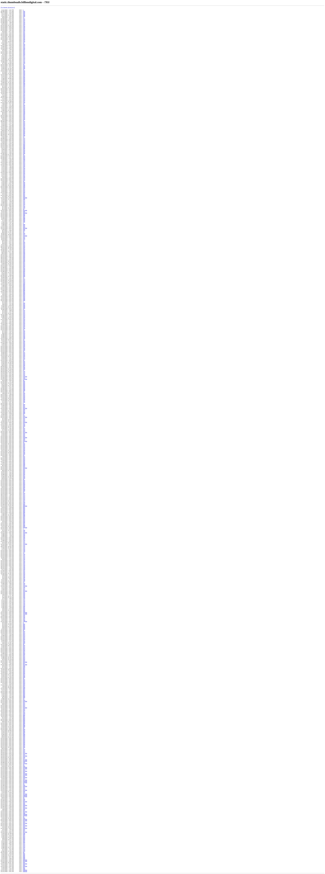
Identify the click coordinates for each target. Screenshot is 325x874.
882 (24, 718)
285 (24, 147)
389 (24, 219)
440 (24, 256)
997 (24, 867)
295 (24, 152)
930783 (25, 786)
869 (24, 697)
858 (24, 687)
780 (24, 606)
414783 (25, 235)
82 (23, 644)
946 (24, 809)
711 (24, 541)
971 (24, 843)
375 (24, 202)
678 (24, 502)
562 (24, 362)
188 (24, 68)
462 (24, 272)
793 (24, 615)
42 (23, 241)
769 (24, 597)
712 (24, 542)
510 (24, 310)
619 (24, 426)
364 (24, 196)
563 (24, 364)
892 (24, 730)
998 (24, 869)
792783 (25, 614)
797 (24, 619)
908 (24, 747)
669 (24, 490)
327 (24, 175)
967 (24, 841)
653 (24, 470)
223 (24, 97)
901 (24, 738)
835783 (25, 662)
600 (24, 404)
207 (24, 82)
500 (24, 303)
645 (24, 461)
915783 (25, 756)
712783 (25, 544)
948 (24, 813)
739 (24, 568)
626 (24, 436)
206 (24, 81)
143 (24, 35)
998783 (25, 870)
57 (23, 370)
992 (24, 862)
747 (24, 578)
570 (24, 371)
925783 (25, 775)
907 (24, 745)
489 (24, 293)
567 (24, 366)
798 (24, 620)
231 (24, 106)
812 (24, 634)
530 (24, 331)
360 (24, 192)
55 (23, 351)
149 (24, 41)
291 (24, 149)
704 (24, 535)
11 (23, 17)
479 (24, 282)
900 (24, 737)
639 (24, 454)
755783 (25, 586)
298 (24, 153)
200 (24, 77)
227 (24, 101)
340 (24, 182)
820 (24, 645)
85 (23, 678)
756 (24, 587)
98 (23, 852)
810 (24, 631)
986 (24, 857)
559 (24, 359)
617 (24, 423)
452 (24, 263)
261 (24, 130)
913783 (25, 753)
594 (24, 397)
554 (24, 355)
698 (24, 525)
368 (24, 199)
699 (24, 526)
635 (24, 449)
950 (24, 818)
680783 (25, 506)
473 (24, 281)
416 (24, 238)
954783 (25, 828)
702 (24, 531)
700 (24, 530)
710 (24, 540)
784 (24, 611)
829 (24, 653)
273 (24, 140)
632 (24, 446)
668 (24, 489)
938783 (25, 795)
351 (24, 189)
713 (24, 545)
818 (24, 641)
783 (24, 610)
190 (24, 71)
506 (24, 305)
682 (24, 507)
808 (24, 627)
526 (24, 326)
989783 (25, 860)
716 (24, 549)
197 (24, 76)
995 (24, 865)
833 (24, 658)
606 (24, 409)
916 (24, 757)
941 (24, 800)
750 (24, 583)
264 (24, 131)
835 (24, 660)
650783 (25, 468)
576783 (25, 376)
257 (24, 126)
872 (24, 704)
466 (24, 275)
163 (24, 53)
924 (24, 772)
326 (24, 173)
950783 (25, 819)
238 (24, 112)
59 (23, 392)
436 (24, 252)
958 (24, 833)
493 (24, 295)
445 (24, 258)
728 (24, 562)
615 (24, 421)
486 (24, 290)
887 (24, 724)
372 (24, 201)
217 (24, 93)
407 (24, 230)
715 (24, 548)
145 (24, 38)
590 (24, 393)
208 (24, 83)
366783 (25, 197)
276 (24, 142)
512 (24, 313)
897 (24, 733)
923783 (25, 771)
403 (24, 225)
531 (24, 332)
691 (24, 517)
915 (24, 754)
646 (24, 463)
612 (24, 418)
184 (24, 67)
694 (24, 521)
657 (24, 475)
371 (24, 200)
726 (24, 559)
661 (24, 482)
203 (24, 78)
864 (24, 693)
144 (24, 36)
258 (24, 128)
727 (24, 560)
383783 (25, 210)
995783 (25, 866)
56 (23, 360)
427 (24, 244)
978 (24, 849)
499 (24, 300)
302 (24, 157)
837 (24, 663)
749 (24, 581)
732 (24, 564)
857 (24, 686)
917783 (25, 759)
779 (24, 605)
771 (24, 600)
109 (24, 16)
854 (24, 683)
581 (24, 383)
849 (24, 677)
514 (24, 315)
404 (24, 227)
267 (24, 134)
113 (24, 20)
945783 (25, 808)
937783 (25, 794)
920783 (25, 767)
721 (24, 555)
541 (24, 342)
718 (24, 550)
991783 (25, 861)
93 (23, 784)
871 (24, 702)
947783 (25, 811)
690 (24, 516)
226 (24, 100)
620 (24, 428)
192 (24, 72)
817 (24, 640)
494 (24, 296)
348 (24, 185)
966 (24, 839)
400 (24, 224)
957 (24, 830)
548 (24, 348)
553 (24, 353)
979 (24, 851)
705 (24, 536)
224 (24, 98)
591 (24, 394)
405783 (25, 228)
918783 (25, 761)
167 (24, 55)
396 (24, 222)
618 (24, 424)
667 (24, 488)
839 (24, 667)
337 (24, 178)
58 (23, 380)
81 (23, 630)
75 (23, 582)
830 (24, 654)
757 (24, 588)
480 (24, 284)
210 (24, 86)
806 (24, 626)
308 (24, 159)
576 (24, 375)
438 (24, 253)
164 (24, 54)
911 (24, 751)
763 (24, 593)
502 (24, 304)
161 (24, 50)
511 (24, 312)
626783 (25, 437)
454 (24, 266)
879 (24, 714)
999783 (25, 871)
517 (24, 318)
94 (23, 797)
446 (24, 260)
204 (24, 79)
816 (24, 639)
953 (24, 824)
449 (24, 261)
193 (24, 73)
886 (24, 723)
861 (24, 690)
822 (24, 648)
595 (24, 398)
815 (24, 638)
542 (24, 343)
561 (24, 361)
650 (24, 466)
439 (24, 255)
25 (23, 120)
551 (24, 352)
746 (24, 577)
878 (24, 712)
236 (24, 111)
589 (24, 390)
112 (24, 19)
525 (24, 324)
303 (24, 158)
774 (24, 601)
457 (24, 267)
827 (24, 652)
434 (24, 249)
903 (24, 740)
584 (24, 386)
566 (24, 365)
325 (24, 172)
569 (24, 369)
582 (24, 384)
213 (24, 90)
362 (24, 195)
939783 (25, 796)
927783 (25, 780)
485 (24, 289)
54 (23, 339)
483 (24, 286)
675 (24, 498)
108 (24, 15)
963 (24, 837)
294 (24, 150)
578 (24, 378)
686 (24, 512)
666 (24, 487)
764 (24, 594)
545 (24, 346)
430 (24, 247)
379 (24, 208)
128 (24, 26)
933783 (25, 790)
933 (24, 789)
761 (24, 589)
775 (24, 602)
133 (24, 29)
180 (24, 65)
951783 (25, 820)
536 (24, 336)
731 (24, 563)
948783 (25, 814)
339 (24, 180)
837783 (25, 664)
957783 (25, 832)
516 (24, 317)
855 (24, 685)
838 (24, 666)
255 (24, 125)
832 (24, 657)
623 (24, 431)
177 (24, 60)
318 (24, 168)
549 (24, 350)
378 (24, 206)
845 (24, 672)
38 (23, 209)
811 (24, 633)
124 (24, 24)
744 (24, 574)
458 (24, 268)
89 (23, 728)
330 (24, 176)
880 (24, 715)
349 (24, 186)
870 (24, 700)
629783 (25, 441)
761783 (25, 591)
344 (24, 183)
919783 (25, 763)
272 (24, 139)
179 (24, 63)
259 (24, 129)
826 (24, 650)
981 (24, 853)
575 (24, 374)
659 (24, 478)
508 (24, 307)
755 (24, 584)
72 (23, 553)
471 (24, 279)
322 (24, 170)
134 (24, 30)
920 (24, 766)
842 (24, 669)
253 (24, 124)
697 (24, 523)
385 (24, 214)
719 (24, 551)
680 (24, 504)
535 (24, 334)
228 (24, 102)
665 (24, 485)
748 (24, 579)
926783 (25, 777)
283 (24, 144)
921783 (25, 768)
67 (23, 492)
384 (24, 211)
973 (24, 846)
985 (24, 856)
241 (24, 115)
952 (24, 822)
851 (24, 681)
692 (24, 518)
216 (24, 92)
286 (24, 148)
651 (24, 469)
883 (24, 719)
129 (24, 27)
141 (24, 32)
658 (24, 477)
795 (24, 616)
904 (24, 742)
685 (24, 511)
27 (23, 137)
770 (24, 598)
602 (24, 407)
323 (24, 171)
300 (24, 156)
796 (24, 617)
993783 (25, 863)
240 (24, 114)
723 (24, 558)
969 (24, 842)
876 (24, 710)
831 (24, 655)
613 (24, 419)
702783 (25, 532)
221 (24, 96)
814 (24, 636)
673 (24, 497)
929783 (25, 782)
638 (24, 452)
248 (24, 119)
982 (24, 855)
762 (24, 592)
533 (24, 333)
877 (24, 711)
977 (24, 848)
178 (24, 62)
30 (23, 154)
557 (24, 357)
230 (24, 105)
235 (24, 110)
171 (24, 57)
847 (24, 674)
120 (24, 22)
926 (24, 776)
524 (24, 323)
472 (24, 280)
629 (24, 440)
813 (24, 635)
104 (24, 12)
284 (24, 145)
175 (24, 59)
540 (24, 341)
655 (24, 473)
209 (24, 85)
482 (24, 285)
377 (24, 205)
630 (24, 444)
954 (24, 827)
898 (24, 734)
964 (24, 838)
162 (24, 52)
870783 (25, 701)
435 (24, 251)
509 (24, 308)
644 (24, 460)
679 (24, 503)
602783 (25, 408)
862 (24, 691)
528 (24, 328)
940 (24, 799)
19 (23, 69)
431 (24, 248)
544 (24, 345)
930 (24, 785)
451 (24, 262)
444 (24, 257)
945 (24, 806)
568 (24, 367)
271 (24, 138)
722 (24, 556)
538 (24, 337)
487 (24, 291)
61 (23, 414)
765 (24, 596)
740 (24, 569)
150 (24, 44)
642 (24, 457)
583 (24, 385)
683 (24, 508)
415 (24, 237)
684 (24, 509)
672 (24, 496)
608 (24, 412)
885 (24, 721)
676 (24, 499)
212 (24, 88)
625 (24, 435)
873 (24, 705)
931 (24, 787)
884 (24, 720)
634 (24, 447)
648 (24, 464)
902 (24, 739)
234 (24, 109)
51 (23, 309)
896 (24, 732)
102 (24, 11)
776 (24, 603)
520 (24, 320)
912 (24, 752)
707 (24, 539)
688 (24, 515)
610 (24, 416)
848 (24, 676)
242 (24, 116)
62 (23, 427)
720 (24, 554)
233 (24, 107)
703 (24, 534)
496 (24, 298)
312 (24, 162)
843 (24, 671)
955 (24, 829)
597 (24, 400)
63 (23, 442)
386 (24, 215)
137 (24, 31)
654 (24, 471)
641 (24, 456)
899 (24, 735)
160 (24, 49)
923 (24, 770)
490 (24, 294)
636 (24, 450)
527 (24, 327)
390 (24, 220)
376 (24, 204)
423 (24, 243)
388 (24, 218)
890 (24, 729)
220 (24, 95)
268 (24, 135)
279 (24, 143)
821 (24, 647)
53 (23, 329)
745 (24, 575)
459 (24, 270)
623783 (25, 432)
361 (24, 194)
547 (24, 347)
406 (24, 229)
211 (24, 87)
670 (24, 493)
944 (24, 804)
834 (24, 659)
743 (24, 573)
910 (24, 749)
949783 (25, 815)
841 (24, 668)
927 (24, 778)
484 (24, 287)
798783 (25, 621)
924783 (25, 773)
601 (24, 405)
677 (24, 501)
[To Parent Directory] (8, 7)
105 (24, 13)
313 (24, 163)
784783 (25, 612)
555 (24, 356)
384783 (25, 213)
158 (24, 48)
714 (24, 546)
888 (24, 725)
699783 (25, 527)
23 (23, 104)
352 (24, 190)
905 (24, 743)
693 (24, 520)
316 (24, 166)
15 (23, 43)
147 (24, 40)
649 (24, 465)
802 (24, 624)
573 (24, 372)
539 (24, 338)
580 (24, 381)
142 (24, 34)
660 (24, 480)
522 (24, 322)
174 (24, 58)
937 (24, 792)
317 (24, 167)
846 (24, 673)
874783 (25, 707)
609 (24, 413)
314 (24, 164)
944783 (25, 805)
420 (24, 242)
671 (24, 494)
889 (24, 726)
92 (23, 764)
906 (24, 744)
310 (24, 161)
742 (24, 572)
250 (24, 121)
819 (24, 643)
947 (24, 810)
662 (24, 483)
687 (24, 513)
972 (24, 844)
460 (24, 271)
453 (24, 265)
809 (24, 629)
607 (24, 411)
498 (24, 299)
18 (23, 64)
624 (24, 433)
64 (23, 455)
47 (23, 277)
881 (24, 716)
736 (24, 567)
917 (24, 758)
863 (24, 692)
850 (24, 679)
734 (24, 565)
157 (24, 46)
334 (24, 177)
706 (24, 537)
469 (24, 276)
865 (24, 695)
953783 (25, 825)
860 (24, 688)
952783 (25, 823)
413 (24, 234)
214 (24, 91)
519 (24, 319)
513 (24, 314)
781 (24, 607)
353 (24, 191)
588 (24, 389)
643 (24, 459)
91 (23, 748)
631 (24, 445)
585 (24, 388)
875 (24, 709)
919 (24, 762)
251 (24, 123)
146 (24, 39)
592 (24, 395)
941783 (25, 801)
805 (24, 625)
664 (24, 484)
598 (24, 402)
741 (24, 570)
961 (24, 836)
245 (24, 117)
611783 (25, 417)
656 (24, 474)
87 (23, 699)
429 (24, 246)
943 (24, 803)
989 (24, 858)
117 (24, 21)
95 (23, 817)
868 (24, 696)
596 (24, 399)
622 (24, 430)
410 (24, 233)
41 (23, 232)
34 (23, 181)
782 (24, 608)
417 (24, 239)
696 (24, 522)
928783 (25, 781)
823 (24, 649)
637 (24, 451)
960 (24, 834)
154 (24, 45)
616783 (25, 422)
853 (24, 682)
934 (24, 791)
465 (24, 274)
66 (23, 479)
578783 (25, 379)
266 (24, 133)
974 (24, 847)
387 (24, 216)
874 (24, 706)
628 (24, 438)
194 (24, 74)
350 (24, 187)
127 (24, 25)
